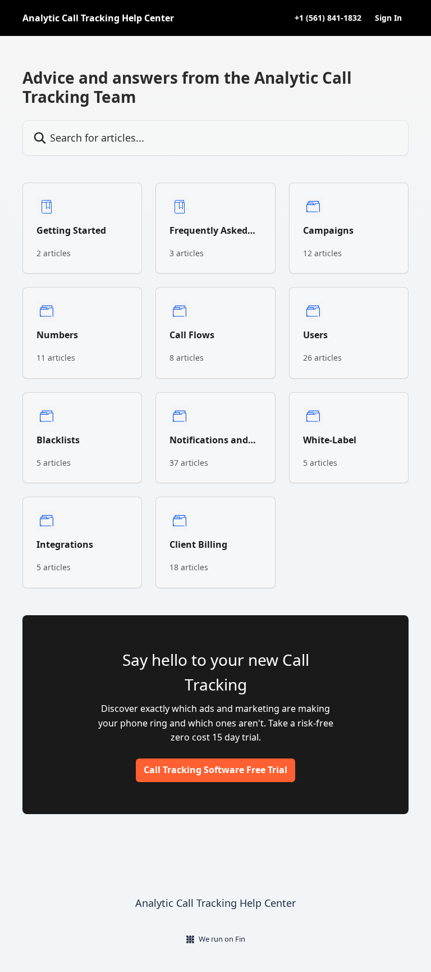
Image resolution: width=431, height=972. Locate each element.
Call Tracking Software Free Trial (215, 770)
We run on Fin (222, 939)
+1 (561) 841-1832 (328, 18)
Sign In (388, 18)
